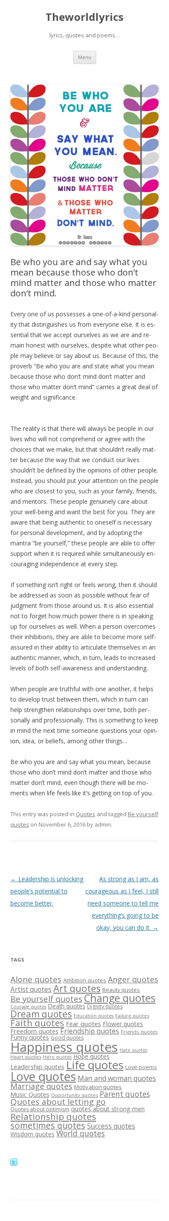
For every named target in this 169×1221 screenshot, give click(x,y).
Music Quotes (29, 1094)
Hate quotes (133, 1050)
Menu (84, 57)
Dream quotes (41, 1014)
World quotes (80, 1133)
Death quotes (66, 1006)
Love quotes (43, 1076)
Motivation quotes (98, 1087)
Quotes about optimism (39, 1109)
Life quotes (95, 1065)
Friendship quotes (89, 1031)
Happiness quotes (64, 1047)
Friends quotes (139, 1031)
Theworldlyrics (85, 17)
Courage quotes (28, 1007)
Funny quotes (29, 1037)
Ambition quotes (84, 980)
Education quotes (94, 1016)
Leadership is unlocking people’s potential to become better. (46, 891)
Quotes (85, 814)
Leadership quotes (37, 1067)
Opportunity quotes (74, 1095)
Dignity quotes (105, 1006)
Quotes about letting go (58, 1101)
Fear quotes (83, 1023)
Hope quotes (91, 1056)
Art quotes (77, 988)
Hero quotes (57, 1057)
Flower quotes (123, 1024)
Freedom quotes (34, 1031)
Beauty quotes (121, 990)
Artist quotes (31, 989)
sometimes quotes (47, 1125)
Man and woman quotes (117, 1078)
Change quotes (120, 998)
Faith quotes (37, 1023)
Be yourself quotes (46, 998)
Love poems (141, 1067)
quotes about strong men (108, 1109)
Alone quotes (36, 979)
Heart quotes (25, 1057)
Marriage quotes (41, 1086)
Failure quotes (132, 1015)
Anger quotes (133, 979)
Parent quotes (125, 1094)
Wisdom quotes (32, 1134)
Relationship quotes (53, 1116)
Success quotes (111, 1126)
